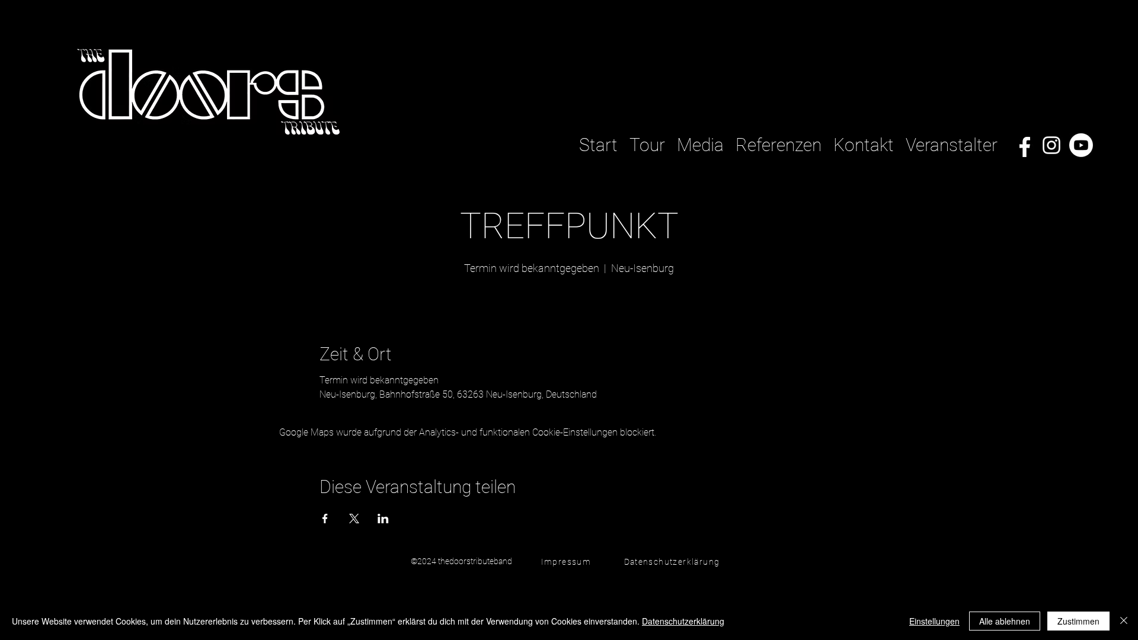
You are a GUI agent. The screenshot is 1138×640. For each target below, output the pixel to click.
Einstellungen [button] (934, 621)
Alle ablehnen (1004, 621)
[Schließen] (1124, 621)
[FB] (1022, 145)
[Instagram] (1051, 145)
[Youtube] (1081, 145)
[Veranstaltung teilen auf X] (354, 518)
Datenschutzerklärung (683, 621)
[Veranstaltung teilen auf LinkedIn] (383, 518)
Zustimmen (1078, 621)
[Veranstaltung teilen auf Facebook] (325, 518)
